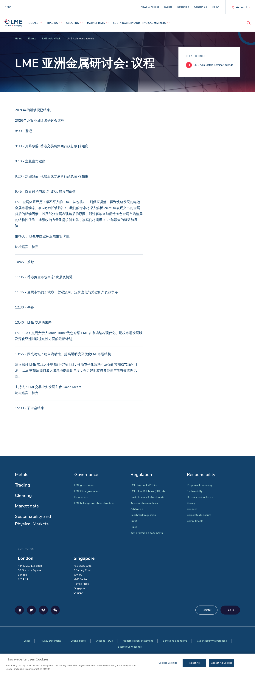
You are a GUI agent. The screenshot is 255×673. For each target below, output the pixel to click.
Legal (27, 641)
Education (183, 7)
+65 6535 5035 (82, 566)
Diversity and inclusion (200, 497)
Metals (33, 23)
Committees (81, 497)
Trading (52, 23)
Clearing (72, 23)
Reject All (194, 663)
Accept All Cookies (221, 663)
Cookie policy (78, 641)
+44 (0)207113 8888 (30, 566)
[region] (127, 663)
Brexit (133, 521)
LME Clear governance (87, 491)
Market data (96, 23)
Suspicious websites (130, 647)
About (215, 7)
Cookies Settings (167, 663)
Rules (133, 527)
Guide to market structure (147, 497)
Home (18, 38)
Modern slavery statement (138, 641)
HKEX (7, 7)
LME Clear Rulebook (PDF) (147, 491)
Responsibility (201, 475)
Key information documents (146, 533)
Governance (86, 475)
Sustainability (194, 491)
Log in (230, 610)
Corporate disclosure (199, 515)
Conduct (192, 509)
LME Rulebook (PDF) (144, 485)
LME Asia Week (51, 38)
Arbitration (136, 509)
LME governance (84, 485)
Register (206, 610)
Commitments (195, 521)
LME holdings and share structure (94, 503)
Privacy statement (50, 641)
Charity (191, 503)
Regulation (141, 475)
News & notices (150, 7)
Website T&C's (104, 641)
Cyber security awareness (212, 641)
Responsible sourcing (199, 485)
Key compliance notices (144, 503)
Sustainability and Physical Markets (139, 23)
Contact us (200, 7)
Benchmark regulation (143, 515)
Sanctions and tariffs (175, 641)
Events (168, 7)
